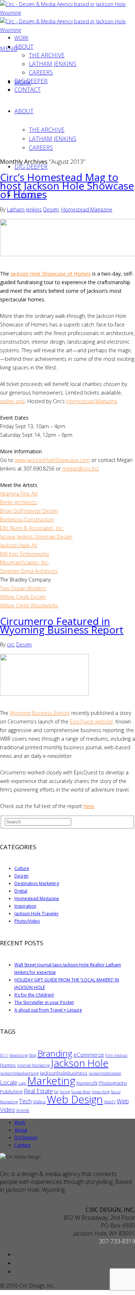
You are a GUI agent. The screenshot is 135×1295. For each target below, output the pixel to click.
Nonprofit (87, 1083)
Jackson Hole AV (18, 545)
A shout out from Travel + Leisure (48, 1010)
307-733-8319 (117, 1241)
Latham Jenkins (52, 139)
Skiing (65, 1091)
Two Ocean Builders (23, 588)
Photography (113, 1083)
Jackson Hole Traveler (36, 914)
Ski (56, 1091)
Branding (54, 1053)
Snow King (101, 1091)
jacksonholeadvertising (19, 1073)
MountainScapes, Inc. (24, 562)
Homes (8, 1065)
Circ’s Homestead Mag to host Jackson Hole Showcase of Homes (67, 185)
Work (21, 37)
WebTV (110, 1101)
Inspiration (25, 906)
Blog (32, 1055)
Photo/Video (27, 921)
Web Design (75, 1099)
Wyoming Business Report (40, 712)
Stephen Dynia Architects (29, 571)
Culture (21, 868)
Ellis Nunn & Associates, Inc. (32, 528)
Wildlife (22, 1110)
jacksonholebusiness (63, 1073)
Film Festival (116, 1055)
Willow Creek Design (23, 596)
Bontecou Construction (27, 519)
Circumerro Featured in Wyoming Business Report (61, 625)
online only (12, 401)
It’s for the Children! (34, 995)
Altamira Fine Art (19, 493)
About (23, 111)
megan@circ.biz (80, 468)
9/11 (4, 1055)
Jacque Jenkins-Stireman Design (36, 536)
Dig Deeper (31, 167)
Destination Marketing (36, 883)
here (89, 806)
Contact (27, 90)
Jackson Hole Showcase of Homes (50, 273)
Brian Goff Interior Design (29, 510)
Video (39, 1101)
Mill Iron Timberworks (24, 553)
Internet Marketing (33, 1065)
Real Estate (38, 1091)
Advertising (18, 1055)
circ (11, 644)
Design (51, 209)
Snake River (81, 1091)
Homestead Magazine (86, 209)
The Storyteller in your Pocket (44, 1002)
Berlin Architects (18, 502)
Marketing (51, 1081)
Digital (20, 891)
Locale (8, 1082)
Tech (25, 1101)
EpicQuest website (91, 721)
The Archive (46, 130)
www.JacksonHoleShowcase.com (52, 460)
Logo (22, 1083)
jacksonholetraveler (105, 1073)
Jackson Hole (79, 1063)
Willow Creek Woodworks (29, 605)
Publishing (11, 1091)
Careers (41, 148)
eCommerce (88, 1054)
